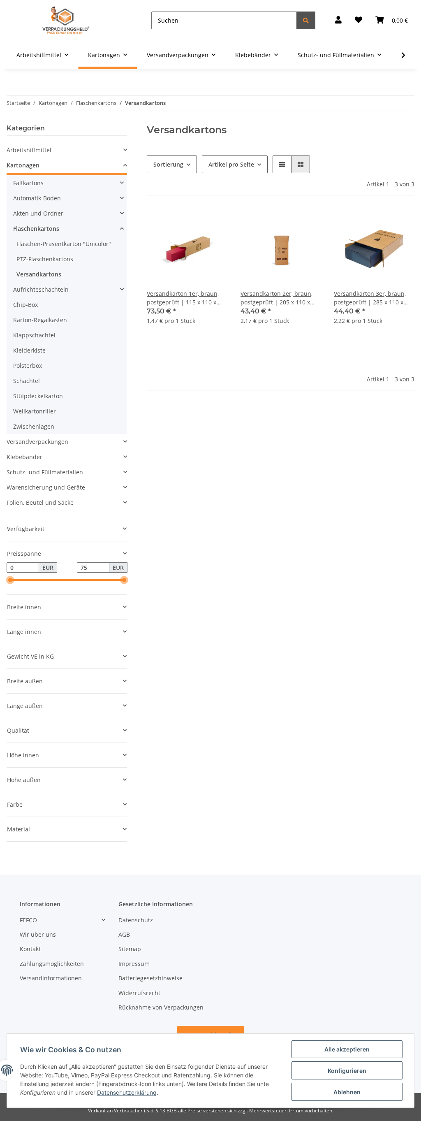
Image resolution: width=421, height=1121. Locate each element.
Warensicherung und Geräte (46, 487)
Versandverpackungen (37, 442)
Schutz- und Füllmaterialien (45, 472)
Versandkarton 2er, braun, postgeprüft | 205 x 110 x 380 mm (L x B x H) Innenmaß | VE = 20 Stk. (281, 298)
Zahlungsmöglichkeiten (52, 964)
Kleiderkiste (29, 350)
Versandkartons (38, 274)
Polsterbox (27, 365)
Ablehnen (347, 1092)
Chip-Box (25, 305)
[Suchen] (305, 20)
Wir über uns (38, 934)
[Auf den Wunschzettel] (213, 223)
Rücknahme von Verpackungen (161, 1007)
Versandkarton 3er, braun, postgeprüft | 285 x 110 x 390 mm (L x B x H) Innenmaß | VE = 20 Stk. (374, 298)
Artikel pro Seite (231, 164)
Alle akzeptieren (347, 1049)
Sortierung (168, 164)
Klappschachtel (34, 335)
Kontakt (30, 949)
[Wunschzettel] (358, 20)
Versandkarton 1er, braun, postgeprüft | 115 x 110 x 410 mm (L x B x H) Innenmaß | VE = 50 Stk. (187, 298)
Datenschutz (135, 920)
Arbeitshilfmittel (29, 150)
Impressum (134, 964)
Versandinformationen (51, 978)
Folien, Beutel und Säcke (40, 502)
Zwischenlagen (33, 426)
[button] (338, 20)
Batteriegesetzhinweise (150, 978)
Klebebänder (24, 457)
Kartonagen (23, 165)
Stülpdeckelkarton (38, 396)
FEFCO (28, 920)
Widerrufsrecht (139, 993)
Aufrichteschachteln (41, 289)
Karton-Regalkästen (40, 320)
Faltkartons (28, 183)
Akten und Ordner (38, 213)
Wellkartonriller (34, 411)
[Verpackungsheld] (66, 20)
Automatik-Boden (37, 198)
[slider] (10, 580)
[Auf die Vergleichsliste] (192, 223)
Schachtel (26, 381)
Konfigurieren (347, 1070)
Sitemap (129, 949)
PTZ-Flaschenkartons (44, 259)
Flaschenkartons (36, 228)
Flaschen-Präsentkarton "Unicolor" (63, 244)
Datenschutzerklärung (127, 1092)
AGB (124, 934)
